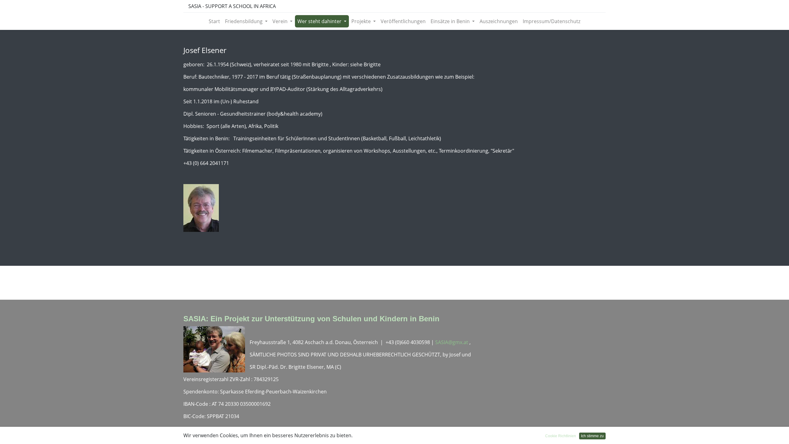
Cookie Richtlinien (560, 436)
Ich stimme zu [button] (592, 436)
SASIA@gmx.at (452, 342)
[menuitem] (214, 21)
